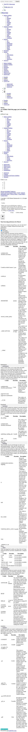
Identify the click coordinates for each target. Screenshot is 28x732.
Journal (5, 52)
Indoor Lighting (8, 15)
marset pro (6, 71)
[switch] (1, 366)
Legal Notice (22, 194)
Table (8, 21)
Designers (6, 50)
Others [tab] (2, 546)
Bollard (8, 36)
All (7, 17)
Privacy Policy (14, 194)
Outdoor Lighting (8, 26)
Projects (6, 39)
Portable (9, 22)
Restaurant (9, 45)
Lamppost (9, 38)
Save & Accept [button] (4, 729)
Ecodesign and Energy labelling (11, 175)
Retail (8, 48)
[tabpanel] (14, 298)
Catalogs (6, 174)
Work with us (7, 167)
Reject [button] (4, 212)
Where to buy (7, 73)
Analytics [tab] (3, 626)
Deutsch (6, 80)
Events (8, 57)
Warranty (6, 177)
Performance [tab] (4, 364)
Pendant (9, 18)
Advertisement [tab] (4, 567)
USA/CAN (6, 81)
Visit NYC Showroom (9, 4)
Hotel (8, 42)
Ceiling (8, 24)
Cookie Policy (4, 195)
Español (6, 77)
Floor (8, 19)
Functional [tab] (3, 404)
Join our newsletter (5, 191)
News (8, 56)
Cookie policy (11, 210)
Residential (9, 43)
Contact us (12, 191)
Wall (8, 25)
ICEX (18, 192)
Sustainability (7, 170)
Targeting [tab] (3, 442)
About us (6, 60)
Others (8, 49)
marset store (7, 74)
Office (8, 46)
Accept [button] (11, 212)
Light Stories (10, 55)
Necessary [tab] (3, 229)
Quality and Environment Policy (8, 192)
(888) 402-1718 (9, 7)
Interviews (9, 59)
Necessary (5, 230)
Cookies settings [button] (19, 212)
